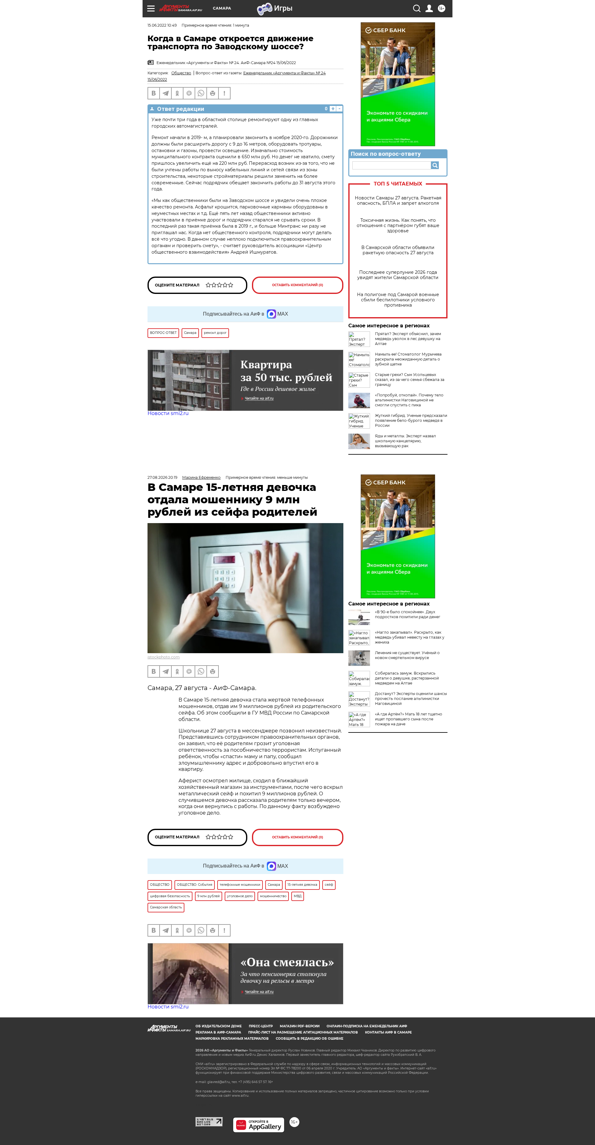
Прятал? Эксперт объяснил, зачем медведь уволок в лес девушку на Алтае (408, 338)
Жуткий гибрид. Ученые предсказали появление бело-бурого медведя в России (411, 420)
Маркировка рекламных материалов (232, 1039)
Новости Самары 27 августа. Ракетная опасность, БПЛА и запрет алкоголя (398, 200)
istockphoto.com (164, 657)
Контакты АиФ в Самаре (388, 1032)
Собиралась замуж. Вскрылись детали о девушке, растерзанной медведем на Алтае (407, 678)
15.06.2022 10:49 (162, 25)
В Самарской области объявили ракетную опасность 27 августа (397, 250)
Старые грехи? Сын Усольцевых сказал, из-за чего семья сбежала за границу (409, 379)
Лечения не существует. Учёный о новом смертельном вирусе (407, 655)
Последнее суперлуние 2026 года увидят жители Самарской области (398, 275)
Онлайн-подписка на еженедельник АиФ (367, 1026)
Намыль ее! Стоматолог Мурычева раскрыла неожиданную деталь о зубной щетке (408, 359)
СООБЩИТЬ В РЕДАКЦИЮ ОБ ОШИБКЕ (309, 1039)
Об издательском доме (219, 1026)
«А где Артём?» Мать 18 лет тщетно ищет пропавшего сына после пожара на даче (408, 719)
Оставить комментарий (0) (297, 285)
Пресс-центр (261, 1026)
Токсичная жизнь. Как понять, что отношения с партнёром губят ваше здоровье (398, 226)
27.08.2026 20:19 (162, 477)
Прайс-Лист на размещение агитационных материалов (303, 1032)
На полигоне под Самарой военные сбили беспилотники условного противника (398, 300)
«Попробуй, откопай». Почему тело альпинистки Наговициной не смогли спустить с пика (409, 400)
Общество (181, 73)
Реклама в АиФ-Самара (218, 1032)
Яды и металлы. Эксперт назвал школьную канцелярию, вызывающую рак (405, 441)
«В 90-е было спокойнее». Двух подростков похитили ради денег (407, 614)
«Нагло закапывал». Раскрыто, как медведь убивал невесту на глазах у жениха (409, 637)
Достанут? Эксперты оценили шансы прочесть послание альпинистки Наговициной (411, 698)
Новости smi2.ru (168, 413)
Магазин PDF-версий (300, 1026)
